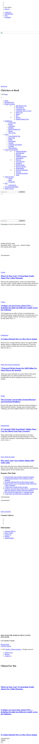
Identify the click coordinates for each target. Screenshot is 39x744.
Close (3, 740)
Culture (3, 272)
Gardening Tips (20, 109)
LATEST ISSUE (6, 646)
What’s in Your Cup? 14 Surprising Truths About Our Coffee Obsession (17, 277)
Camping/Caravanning (15, 144)
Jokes (10, 180)
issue (6, 94)
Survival (18, 171)
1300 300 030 (9, 14)
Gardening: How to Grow (23, 111)
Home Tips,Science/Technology (10, 364)
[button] (19, 243)
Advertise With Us (10, 531)
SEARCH (22, 192)
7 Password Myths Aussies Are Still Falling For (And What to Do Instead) (19, 369)
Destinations (12, 141)
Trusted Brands (9, 538)
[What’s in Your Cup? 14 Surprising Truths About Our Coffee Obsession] (12, 270)
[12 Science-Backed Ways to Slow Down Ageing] (12, 333)
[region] (19, 238)
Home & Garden (10, 104)
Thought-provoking (22, 173)
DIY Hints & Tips (21, 106)
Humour (18, 155)
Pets (17, 116)
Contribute (8, 17)
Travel (6, 134)
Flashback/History (21, 156)
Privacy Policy (9, 533)
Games (10, 178)
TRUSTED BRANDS (11, 187)
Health (3, 396)
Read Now (4, 86)
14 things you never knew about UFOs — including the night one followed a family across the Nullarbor (19, 308)
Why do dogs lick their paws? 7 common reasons (19, 492)
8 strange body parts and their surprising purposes (19, 477)
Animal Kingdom (21, 151)
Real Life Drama (21, 166)
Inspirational (19, 158)
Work (17, 175)
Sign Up (7, 9)
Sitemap (7, 654)
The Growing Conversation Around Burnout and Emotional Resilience (18, 401)
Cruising (10, 143)
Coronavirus (12, 122)
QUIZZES (11, 182)
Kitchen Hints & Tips (22, 119)
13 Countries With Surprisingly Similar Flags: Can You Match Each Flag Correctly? (19, 430)
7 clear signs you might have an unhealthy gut (18, 494)
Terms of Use (9, 652)
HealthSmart (8, 121)
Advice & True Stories (11, 149)
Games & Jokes (9, 177)
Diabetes (11, 128)
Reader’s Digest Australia (13, 649)
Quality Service (9, 188)
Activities (11, 146)
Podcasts (18, 160)
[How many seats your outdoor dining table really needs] (12, 455)
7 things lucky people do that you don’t (16, 487)
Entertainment (20, 153)
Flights (10, 139)
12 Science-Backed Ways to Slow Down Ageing (19, 339)
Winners (7, 536)
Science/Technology (22, 170)
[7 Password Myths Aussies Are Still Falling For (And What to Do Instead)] (12, 363)
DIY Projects (20, 107)
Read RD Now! (9, 102)
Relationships (20, 168)
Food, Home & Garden (8, 457)
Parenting (19, 163)
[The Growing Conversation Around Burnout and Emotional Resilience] (12, 394)
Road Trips (11, 138)
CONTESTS (12, 185)
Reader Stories (20, 165)
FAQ (6, 15)
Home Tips (19, 112)
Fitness (10, 131)
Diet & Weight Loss (14, 129)
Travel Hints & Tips (14, 136)
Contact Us (8, 12)
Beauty (10, 124)
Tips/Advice (12, 133)
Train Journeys (12, 148)
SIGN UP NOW (6, 511)
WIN (6, 183)
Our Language (20, 161)
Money (18, 114)
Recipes (18, 117)
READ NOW (5, 644)
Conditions (11, 126)
